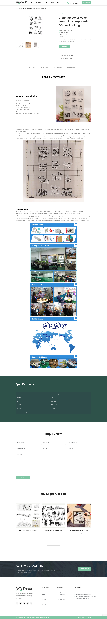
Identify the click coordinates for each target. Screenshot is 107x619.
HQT (51, 617)
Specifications (44, 67)
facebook (17, 603)
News (52, 2)
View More (53, 547)
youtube (24, 603)
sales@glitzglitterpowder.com (83, 594)
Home (32, 2)
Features (32, 67)
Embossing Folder (61, 599)
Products (38, 2)
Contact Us (64, 46)
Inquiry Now (58, 67)
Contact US (86, 2)
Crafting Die (60, 592)
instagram (31, 603)
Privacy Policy (81, 617)
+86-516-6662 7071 (75, 3)
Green (21, 2)
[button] (96, 522)
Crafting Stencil (61, 594)
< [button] (16, 45)
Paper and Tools (61, 597)
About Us (44, 597)
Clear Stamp (60, 602)
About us (46, 2)
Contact (59, 2)
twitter (20, 603)
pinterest (27, 603)
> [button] (54, 45)
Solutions (44, 599)
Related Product (72, 67)
